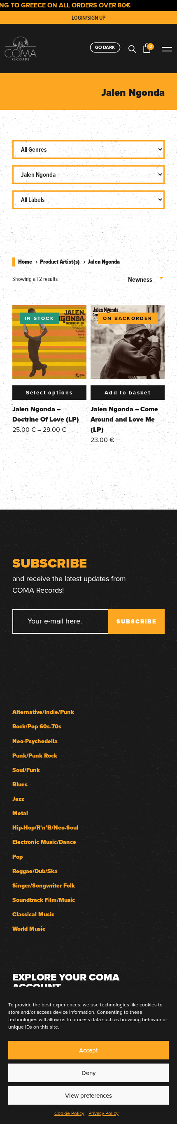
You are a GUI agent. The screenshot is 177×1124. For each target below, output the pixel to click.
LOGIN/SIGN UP (88, 18)
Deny (88, 1072)
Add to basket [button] (128, 392)
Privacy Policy (103, 1113)
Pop (17, 857)
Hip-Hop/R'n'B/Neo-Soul (45, 827)
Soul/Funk (26, 770)
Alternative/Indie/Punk (43, 712)
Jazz (18, 799)
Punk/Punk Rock (34, 755)
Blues (20, 784)
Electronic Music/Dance (44, 842)
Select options (49, 392)
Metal (20, 813)
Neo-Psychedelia (35, 741)
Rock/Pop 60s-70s (36, 726)
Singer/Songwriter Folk (43, 885)
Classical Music (33, 914)
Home (25, 261)
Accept (88, 1050)
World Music (28, 929)
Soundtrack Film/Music (43, 900)
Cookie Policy (69, 1113)
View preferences (88, 1095)
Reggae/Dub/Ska (35, 871)
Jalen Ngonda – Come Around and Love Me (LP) (124, 419)
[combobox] (146, 277)
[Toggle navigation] (167, 48)
